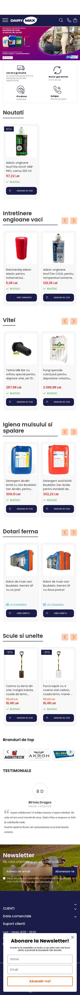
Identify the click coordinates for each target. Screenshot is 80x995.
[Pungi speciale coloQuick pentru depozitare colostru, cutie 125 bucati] (58, 349)
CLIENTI (9, 908)
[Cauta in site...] (61, 20)
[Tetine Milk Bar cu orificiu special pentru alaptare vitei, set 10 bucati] (21, 349)
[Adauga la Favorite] (20, 129)
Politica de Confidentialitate (38, 881)
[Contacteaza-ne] (69, 20)
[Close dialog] (72, 937)
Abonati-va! (39, 981)
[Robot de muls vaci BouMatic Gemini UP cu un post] (21, 560)
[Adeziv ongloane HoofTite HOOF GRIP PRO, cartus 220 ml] (21, 141)
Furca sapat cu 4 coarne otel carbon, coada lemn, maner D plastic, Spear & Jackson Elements (58, 690)
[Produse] (5, 20)
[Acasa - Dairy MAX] (24, 20)
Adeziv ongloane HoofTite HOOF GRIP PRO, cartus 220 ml (19, 167)
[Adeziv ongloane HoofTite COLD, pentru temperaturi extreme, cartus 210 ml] (58, 248)
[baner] (40, 43)
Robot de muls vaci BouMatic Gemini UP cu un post (19, 586)
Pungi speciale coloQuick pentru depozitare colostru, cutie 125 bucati (56, 374)
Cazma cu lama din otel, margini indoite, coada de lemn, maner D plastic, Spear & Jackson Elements (21, 690)
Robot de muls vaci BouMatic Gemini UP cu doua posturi (56, 586)
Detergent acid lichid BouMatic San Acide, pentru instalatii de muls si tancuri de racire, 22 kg (57, 485)
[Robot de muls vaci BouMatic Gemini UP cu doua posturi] (58, 560)
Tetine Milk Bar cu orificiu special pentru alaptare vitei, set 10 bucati (20, 374)
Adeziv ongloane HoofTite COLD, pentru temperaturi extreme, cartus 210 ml (58, 274)
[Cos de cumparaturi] (75, 20)
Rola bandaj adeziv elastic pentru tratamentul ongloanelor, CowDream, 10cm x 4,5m (19, 274)
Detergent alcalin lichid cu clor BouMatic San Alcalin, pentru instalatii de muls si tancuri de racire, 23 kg (21, 485)
